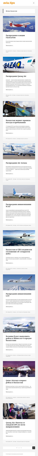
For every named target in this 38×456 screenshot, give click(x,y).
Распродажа (30, 50)
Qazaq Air (18, 95)
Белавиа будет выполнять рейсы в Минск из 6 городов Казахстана (18, 338)
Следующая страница (33, 447)
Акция (22, 50)
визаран (19, 138)
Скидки (14, 50)
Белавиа (19, 355)
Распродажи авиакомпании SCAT (18, 205)
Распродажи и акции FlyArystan (15, 36)
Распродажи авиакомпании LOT (18, 295)
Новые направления (9, 398)
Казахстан (25, 50)
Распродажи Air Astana (16, 163)
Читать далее (9, 45)
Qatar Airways (20, 397)
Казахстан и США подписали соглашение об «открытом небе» (19, 251)
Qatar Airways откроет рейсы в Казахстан (16, 381)
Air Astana (19, 179)
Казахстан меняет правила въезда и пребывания (18, 121)
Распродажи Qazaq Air (16, 76)
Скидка (7, 96)
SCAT (19, 225)
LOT (18, 312)
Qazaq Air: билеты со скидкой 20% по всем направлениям (15, 424)
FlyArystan (19, 50)
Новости (14, 138)
